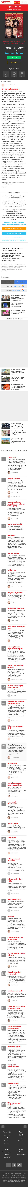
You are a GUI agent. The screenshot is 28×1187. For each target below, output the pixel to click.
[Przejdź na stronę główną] (0, 2)
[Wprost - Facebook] (8, 1165)
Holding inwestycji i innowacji (13, 860)
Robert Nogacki (14, 796)
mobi (22, 76)
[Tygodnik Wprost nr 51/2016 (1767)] (14, 25)
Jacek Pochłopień (14, 472)
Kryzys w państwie (13, 478)
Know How (10, 916)
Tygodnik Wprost (14, 6)
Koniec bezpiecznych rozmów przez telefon (14, 784)
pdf (6, 76)
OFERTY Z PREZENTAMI (14, 233)
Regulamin (7, 1154)
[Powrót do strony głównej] (2, 1126)
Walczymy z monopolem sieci (15, 727)
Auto (7, 1138)
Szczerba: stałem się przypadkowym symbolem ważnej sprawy (15, 504)
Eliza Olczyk (13, 602)
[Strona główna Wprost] (5, 2)
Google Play (11, 260)
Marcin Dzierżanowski (15, 496)
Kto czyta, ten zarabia (14, 745)
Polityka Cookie (7, 1157)
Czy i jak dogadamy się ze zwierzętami (15, 938)
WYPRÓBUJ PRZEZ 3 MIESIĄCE (14, 229)
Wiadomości (7, 1132)
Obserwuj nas (13, 286)
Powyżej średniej (13, 1083)
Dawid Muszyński (14, 985)
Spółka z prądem (12, 824)
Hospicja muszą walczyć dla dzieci (15, 666)
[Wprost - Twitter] (14, 1165)
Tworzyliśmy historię (14, 899)
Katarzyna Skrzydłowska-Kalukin (17, 586)
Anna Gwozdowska (15, 893)
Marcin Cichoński (14, 1020)
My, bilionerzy (12, 763)
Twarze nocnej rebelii (14, 524)
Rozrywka (7, 1141)
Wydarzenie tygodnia (14, 1047)
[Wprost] (1, 81)
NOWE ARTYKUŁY (14, 240)
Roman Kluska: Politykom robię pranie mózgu (15, 702)
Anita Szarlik (13, 695)
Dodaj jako (13, 290)
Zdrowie (7, 1135)
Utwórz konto (14, 58)
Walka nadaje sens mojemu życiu (16, 627)
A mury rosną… (12, 457)
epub (14, 76)
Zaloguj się (19, 237)
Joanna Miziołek (14, 492)
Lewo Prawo (11, 535)
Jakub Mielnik (14, 966)
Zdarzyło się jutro (13, 553)
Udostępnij (22, 282)
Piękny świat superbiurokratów (13, 1066)
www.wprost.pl (13, 1182)
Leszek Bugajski (14, 1000)
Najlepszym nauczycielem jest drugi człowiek (16, 1007)
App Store (4, 260)
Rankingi (7, 1144)
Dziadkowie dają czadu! (15, 991)
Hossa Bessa (11, 838)
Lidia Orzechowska (15, 873)
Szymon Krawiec (14, 720)
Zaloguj (14, 62)
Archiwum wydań (15, 41)
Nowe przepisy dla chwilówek (12, 803)
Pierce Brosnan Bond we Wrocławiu (14, 973)
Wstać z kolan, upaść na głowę (14, 1104)
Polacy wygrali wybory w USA (14, 880)
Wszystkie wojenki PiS (15, 593)
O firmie (7, 1149)
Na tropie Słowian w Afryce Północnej (16, 954)
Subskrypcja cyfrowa (17, 43)
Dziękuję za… (11, 570)
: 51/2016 (14, 9)
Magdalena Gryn (14, 817)
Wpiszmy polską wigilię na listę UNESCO (15, 686)
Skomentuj (7, 282)
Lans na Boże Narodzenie (15, 608)
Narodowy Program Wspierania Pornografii (15, 648)
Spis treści (6, 41)
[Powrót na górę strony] (25, 1126)
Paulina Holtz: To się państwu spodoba (14, 1027)
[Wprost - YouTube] (19, 1165)
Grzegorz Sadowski (15, 739)
